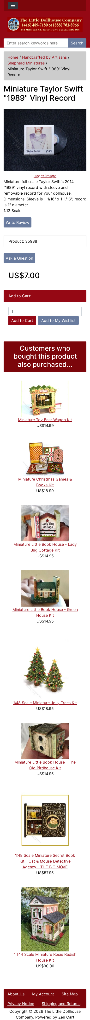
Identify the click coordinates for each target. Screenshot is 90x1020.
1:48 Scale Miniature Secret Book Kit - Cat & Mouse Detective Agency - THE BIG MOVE (45, 861)
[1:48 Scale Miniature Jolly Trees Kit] (45, 667)
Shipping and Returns (61, 1003)
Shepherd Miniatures (26, 63)
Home (12, 57)
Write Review (17, 222)
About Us (15, 994)
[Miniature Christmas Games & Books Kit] (45, 457)
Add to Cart (22, 320)
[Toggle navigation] (13, 5)
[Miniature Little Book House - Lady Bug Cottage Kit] (45, 522)
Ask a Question (19, 258)
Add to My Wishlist (58, 320)
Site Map (70, 994)
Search (77, 43)
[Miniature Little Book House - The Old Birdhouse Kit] (45, 740)
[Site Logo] (45, 24)
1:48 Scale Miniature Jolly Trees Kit (45, 702)
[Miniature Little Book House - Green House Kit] (45, 588)
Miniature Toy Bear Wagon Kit (45, 419)
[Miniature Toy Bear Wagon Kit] (45, 398)
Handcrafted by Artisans (44, 57)
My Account (43, 994)
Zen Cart (66, 1017)
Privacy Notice (20, 1003)
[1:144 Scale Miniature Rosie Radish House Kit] (45, 918)
